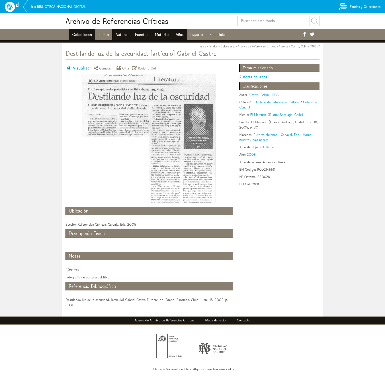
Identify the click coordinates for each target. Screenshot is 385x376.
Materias (162, 34)
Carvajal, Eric (290, 135)
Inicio (202, 46)
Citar (126, 68)
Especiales (218, 34)
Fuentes (141, 34)
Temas (103, 34)
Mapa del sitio (215, 320)
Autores (122, 34)
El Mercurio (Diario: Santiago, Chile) (276, 114)
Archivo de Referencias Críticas (117, 21)
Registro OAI (147, 68)
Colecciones (82, 34)
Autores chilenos (253, 77)
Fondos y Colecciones (222, 46)
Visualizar (82, 68)
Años (180, 34)
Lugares (196, 34)
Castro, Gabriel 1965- (304, 46)
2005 (251, 154)
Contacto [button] (243, 320)
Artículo (268, 147)
